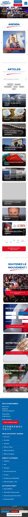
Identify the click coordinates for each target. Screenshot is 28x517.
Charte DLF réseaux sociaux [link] (11, 492)
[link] (25, 3)
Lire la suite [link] (7, 107)
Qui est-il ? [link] (7, 436)
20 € (11, 313)
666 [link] (18, 242)
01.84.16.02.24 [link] (6, 416)
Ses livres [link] (6, 443)
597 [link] (11, 242)
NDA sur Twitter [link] (8, 447)
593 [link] (14, 240)
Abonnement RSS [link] (9, 499)
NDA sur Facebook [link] (9, 450)
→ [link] (22, 242)
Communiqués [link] (7, 86)
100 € (10, 317)
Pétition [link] (22, 86)
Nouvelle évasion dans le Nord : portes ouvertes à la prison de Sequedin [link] (13, 177)
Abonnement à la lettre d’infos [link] (12, 495)
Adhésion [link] (6, 461)
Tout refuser (14, 511)
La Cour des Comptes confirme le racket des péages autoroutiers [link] (13, 132)
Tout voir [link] (10, 84)
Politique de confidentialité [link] (11, 478)
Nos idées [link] (6, 440)
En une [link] (15, 86)
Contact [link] (6, 475)
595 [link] (23, 240)
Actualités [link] (17, 84)
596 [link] (6, 242)
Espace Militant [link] (8, 489)
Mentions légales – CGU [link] (10, 481)
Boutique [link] (6, 468)
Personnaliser (23, 511)
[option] (14, 42)
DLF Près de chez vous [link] (10, 471)
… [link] (10, 240)
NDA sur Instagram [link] (9, 454)
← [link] (4, 240)
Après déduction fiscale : (12, 321)
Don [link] (5, 464)
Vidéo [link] (14, 89)
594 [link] (18, 240)
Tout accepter (5, 511)
